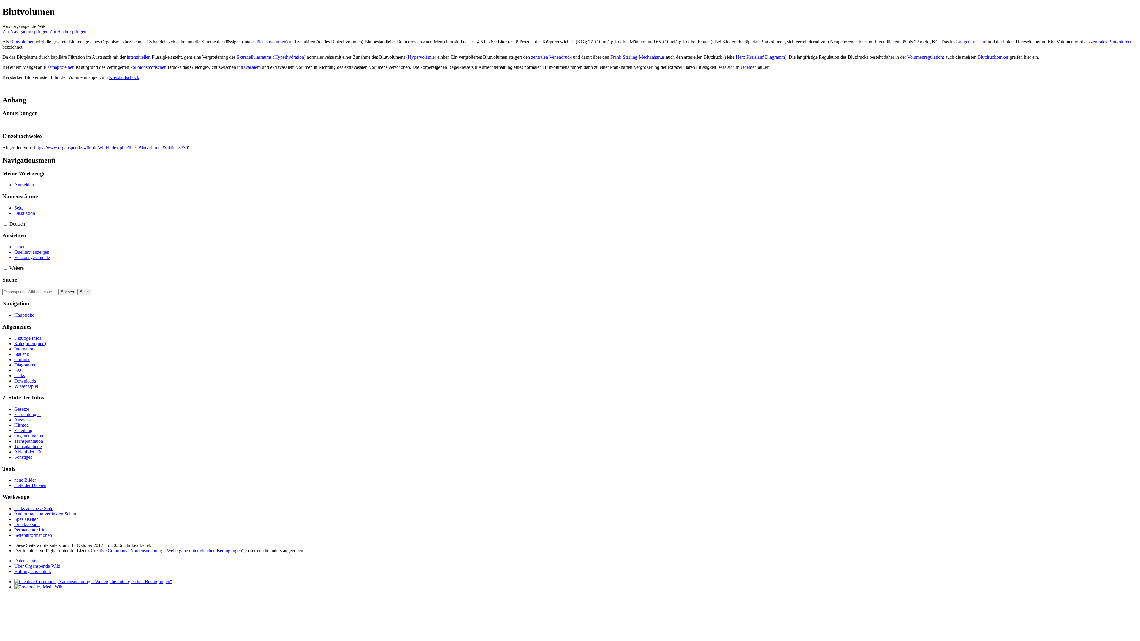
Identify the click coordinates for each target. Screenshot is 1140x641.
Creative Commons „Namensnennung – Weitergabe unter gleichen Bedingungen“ (167, 550)
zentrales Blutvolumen (1112, 41)
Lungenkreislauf (971, 41)
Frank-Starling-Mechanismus (637, 57)
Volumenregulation (925, 57)
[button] (5, 224)
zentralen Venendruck (551, 57)
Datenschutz (25, 560)
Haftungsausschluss (32, 571)
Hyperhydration (289, 57)
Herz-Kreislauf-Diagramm (760, 57)
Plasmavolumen (271, 41)
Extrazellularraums (254, 57)
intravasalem (249, 67)
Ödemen (749, 67)
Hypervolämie (421, 57)
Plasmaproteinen (59, 67)
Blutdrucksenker (993, 57)
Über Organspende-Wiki (37, 566)
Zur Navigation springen (25, 31)
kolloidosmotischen (148, 67)
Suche (9, 280)
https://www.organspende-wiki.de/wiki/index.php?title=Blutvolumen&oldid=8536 (111, 147)
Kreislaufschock (124, 77)
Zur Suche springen (68, 31)
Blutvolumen (22, 41)
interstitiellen (139, 57)
